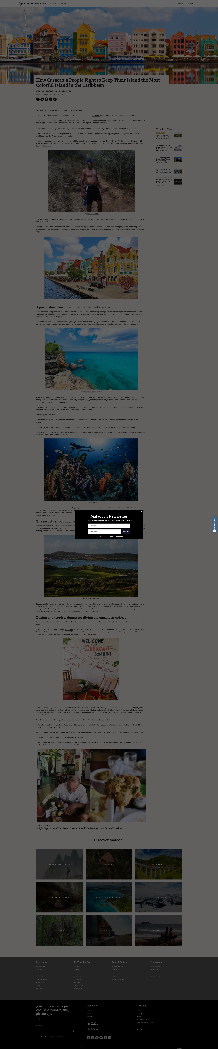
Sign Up (126, 532)
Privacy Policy (119, 536)
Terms (111, 536)
